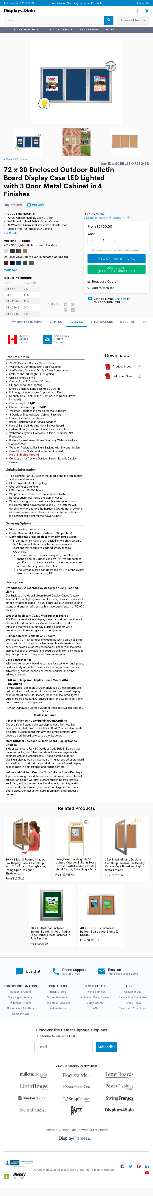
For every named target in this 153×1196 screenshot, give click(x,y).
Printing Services (95, 991)
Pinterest (139, 1166)
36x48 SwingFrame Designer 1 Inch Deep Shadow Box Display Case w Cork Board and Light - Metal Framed (125, 864)
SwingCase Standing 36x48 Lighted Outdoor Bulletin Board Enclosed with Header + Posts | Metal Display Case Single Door (75, 864)
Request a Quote (20, 991)
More (110, 29)
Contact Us (142, 3)
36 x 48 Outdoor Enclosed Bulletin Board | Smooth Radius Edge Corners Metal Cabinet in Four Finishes (50, 933)
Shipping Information (20, 997)
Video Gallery (95, 1002)
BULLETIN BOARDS (26, 29)
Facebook (122, 1166)
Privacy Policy (132, 1002)
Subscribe (106, 1047)
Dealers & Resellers (58, 1002)
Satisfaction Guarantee (132, 997)
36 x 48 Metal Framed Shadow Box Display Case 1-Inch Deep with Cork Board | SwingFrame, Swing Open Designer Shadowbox (26, 866)
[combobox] (58, 20)
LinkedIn (147, 1166)
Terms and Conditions (132, 1008)
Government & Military (20, 1008)
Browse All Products (133, 20)
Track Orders (58, 991)
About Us (132, 986)
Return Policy (58, 1008)
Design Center (95, 986)
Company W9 (20, 1013)
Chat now (120, 298)
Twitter (130, 1166)
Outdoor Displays (59, 29)
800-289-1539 (25, 3)
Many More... (13, 269)
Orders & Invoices (58, 997)
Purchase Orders (20, 1002)
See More (10, 232)
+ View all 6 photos (15, 159)
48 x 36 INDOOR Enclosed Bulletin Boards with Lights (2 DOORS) (99, 931)
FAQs (95, 1008)
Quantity (92, 234)
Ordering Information (20, 986)
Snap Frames (89, 29)
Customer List (132, 991)
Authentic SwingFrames (95, 997)
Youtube (147, 1172)
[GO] (108, 20)
